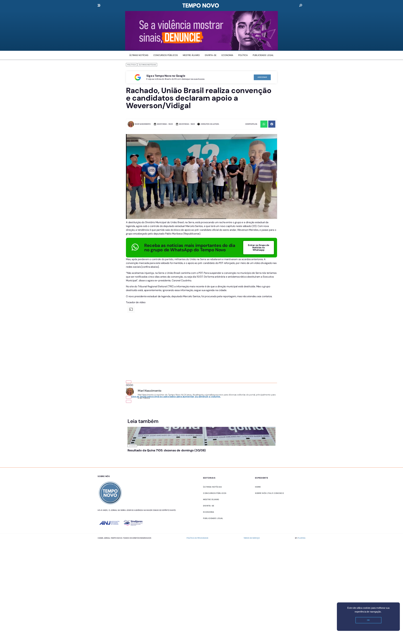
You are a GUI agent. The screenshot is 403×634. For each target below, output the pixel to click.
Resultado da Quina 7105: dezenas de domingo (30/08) (167, 450)
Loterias (132, 446)
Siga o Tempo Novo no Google (165, 75)
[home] (200, 5)
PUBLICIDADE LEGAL (213, 518)
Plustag (301, 538)
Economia (208, 512)
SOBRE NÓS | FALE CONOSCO (269, 493)
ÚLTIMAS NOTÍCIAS (212, 487)
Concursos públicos (214, 493)
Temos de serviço (252, 538)
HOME (258, 487)
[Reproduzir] (128, 381)
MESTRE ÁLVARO (211, 499)
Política (131, 65)
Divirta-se (208, 505)
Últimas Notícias (147, 65)
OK (368, 620)
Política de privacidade (197, 538)
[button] (263, 124)
